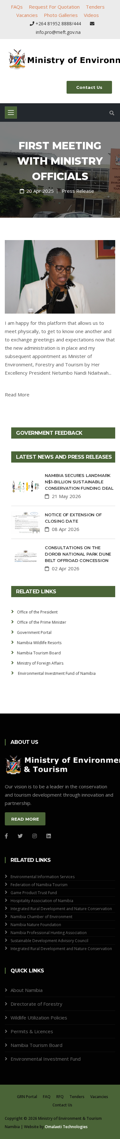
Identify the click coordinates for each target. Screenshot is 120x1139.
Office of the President (37, 612)
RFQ (60, 1096)
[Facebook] (6, 836)
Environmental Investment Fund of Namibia (56, 673)
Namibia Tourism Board (39, 653)
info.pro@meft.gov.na (58, 32)
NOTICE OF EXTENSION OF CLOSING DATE (73, 518)
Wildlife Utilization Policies (39, 1017)
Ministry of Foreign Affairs (40, 663)
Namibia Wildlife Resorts (39, 642)
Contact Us (89, 87)
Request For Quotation (54, 7)
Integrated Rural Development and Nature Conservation (61, 908)
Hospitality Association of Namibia (42, 900)
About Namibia (27, 990)
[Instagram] (34, 836)
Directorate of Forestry (36, 1004)
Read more (25, 819)
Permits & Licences (32, 1031)
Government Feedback (49, 433)
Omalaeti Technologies (66, 1126)
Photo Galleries (61, 15)
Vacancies (27, 15)
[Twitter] (20, 836)
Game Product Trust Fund (34, 892)
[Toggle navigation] (11, 112)
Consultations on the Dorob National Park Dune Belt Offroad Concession (78, 554)
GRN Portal (27, 1096)
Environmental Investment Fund (46, 1059)
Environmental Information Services (43, 876)
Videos (91, 15)
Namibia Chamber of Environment (41, 916)
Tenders (95, 7)
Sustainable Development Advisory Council (49, 940)
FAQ (47, 1096)
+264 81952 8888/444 (58, 23)
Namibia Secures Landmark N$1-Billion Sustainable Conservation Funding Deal (79, 482)
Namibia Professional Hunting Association (49, 932)
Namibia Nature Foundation (36, 924)
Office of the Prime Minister (41, 622)
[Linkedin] (48, 836)
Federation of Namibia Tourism (39, 884)
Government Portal (34, 632)
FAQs (17, 7)
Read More (17, 394)
